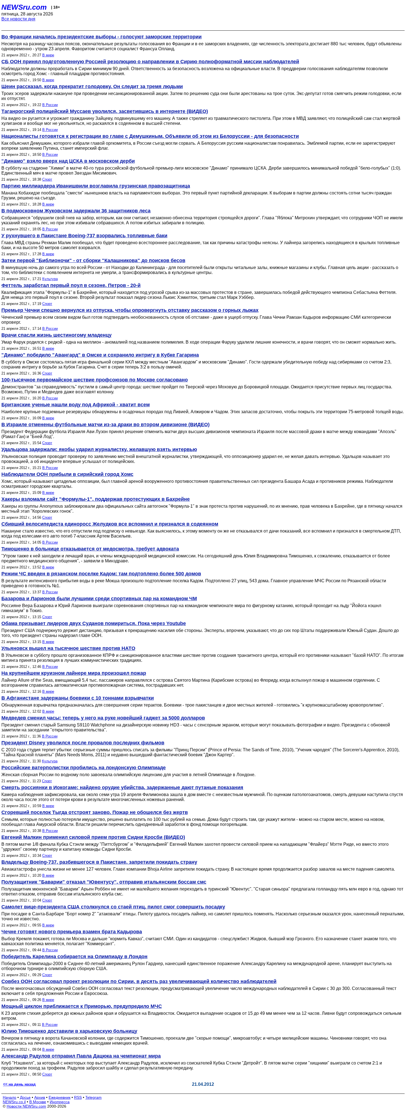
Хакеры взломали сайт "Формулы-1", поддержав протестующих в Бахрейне (95, 499)
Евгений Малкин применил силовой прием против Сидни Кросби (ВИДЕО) (93, 837)
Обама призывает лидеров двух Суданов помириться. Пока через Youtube (93, 623)
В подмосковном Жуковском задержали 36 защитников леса (76, 211)
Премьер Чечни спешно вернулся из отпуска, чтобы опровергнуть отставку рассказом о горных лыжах (130, 310)
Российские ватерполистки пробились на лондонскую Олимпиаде (83, 767)
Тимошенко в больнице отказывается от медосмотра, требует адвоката (90, 549)
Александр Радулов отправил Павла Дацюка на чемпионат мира (81, 1056)
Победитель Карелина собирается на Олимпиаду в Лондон (74, 956)
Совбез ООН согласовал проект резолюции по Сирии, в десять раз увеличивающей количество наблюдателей (138, 981)
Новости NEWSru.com (26, 1106)
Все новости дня (18, 19)
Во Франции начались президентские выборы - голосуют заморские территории (101, 36)
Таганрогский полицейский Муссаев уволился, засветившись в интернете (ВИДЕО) (104, 111)
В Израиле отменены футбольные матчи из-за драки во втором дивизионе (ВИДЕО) (105, 424)
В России (50, 105)
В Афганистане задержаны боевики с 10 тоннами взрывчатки (77, 698)
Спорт (47, 179)
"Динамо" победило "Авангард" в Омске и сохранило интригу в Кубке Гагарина (100, 355)
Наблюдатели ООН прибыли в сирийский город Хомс (67, 474)
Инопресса (60, 1102)
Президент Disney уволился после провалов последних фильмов (82, 742)
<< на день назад (19, 1084)
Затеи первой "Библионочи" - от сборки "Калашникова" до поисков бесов (93, 260)
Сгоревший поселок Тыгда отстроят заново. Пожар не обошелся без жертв (94, 812)
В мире (48, 55)
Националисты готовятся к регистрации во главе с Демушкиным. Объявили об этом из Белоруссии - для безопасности (150, 136)
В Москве (37, 1102)
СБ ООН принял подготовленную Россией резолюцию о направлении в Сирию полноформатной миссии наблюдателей (150, 61)
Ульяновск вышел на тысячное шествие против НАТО (68, 648)
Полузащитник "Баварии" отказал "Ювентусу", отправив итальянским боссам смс (103, 882)
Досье (25, 1097)
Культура (50, 279)
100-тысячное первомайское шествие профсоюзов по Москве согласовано (94, 380)
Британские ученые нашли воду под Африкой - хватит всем (75, 404)
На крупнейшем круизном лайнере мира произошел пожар (73, 673)
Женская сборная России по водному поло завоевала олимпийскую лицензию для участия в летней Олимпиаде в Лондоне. (128, 774)
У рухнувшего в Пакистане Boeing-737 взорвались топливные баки (84, 235)
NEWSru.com (24, 7)
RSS (78, 1097)
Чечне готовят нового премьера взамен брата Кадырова (71, 931)
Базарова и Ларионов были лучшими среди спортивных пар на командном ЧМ (99, 598)
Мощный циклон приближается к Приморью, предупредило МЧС (81, 1006)
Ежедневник (59, 1097)
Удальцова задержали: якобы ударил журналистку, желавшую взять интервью (99, 449)
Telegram (93, 1097)
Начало (9, 1097)
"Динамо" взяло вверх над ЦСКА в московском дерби (68, 161)
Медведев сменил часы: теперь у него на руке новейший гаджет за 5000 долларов (103, 718)
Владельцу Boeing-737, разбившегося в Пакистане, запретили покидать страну (99, 862)
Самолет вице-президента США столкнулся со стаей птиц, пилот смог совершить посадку (113, 907)
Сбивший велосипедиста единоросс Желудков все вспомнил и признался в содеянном (109, 524)
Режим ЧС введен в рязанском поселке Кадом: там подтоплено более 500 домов (101, 573)
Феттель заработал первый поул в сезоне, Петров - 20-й (71, 285)
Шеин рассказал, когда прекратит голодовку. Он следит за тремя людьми (92, 86)
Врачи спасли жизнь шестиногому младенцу (56, 335)
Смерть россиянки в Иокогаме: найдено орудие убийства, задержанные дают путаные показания (122, 787)
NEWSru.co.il (14, 1102)
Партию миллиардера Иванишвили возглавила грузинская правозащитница (95, 186)
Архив (39, 1097)
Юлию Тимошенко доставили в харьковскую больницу (69, 1031)
